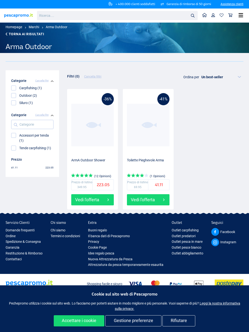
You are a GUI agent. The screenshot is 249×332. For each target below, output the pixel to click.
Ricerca (192, 15)
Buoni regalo (97, 230)
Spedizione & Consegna (23, 242)
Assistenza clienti (232, 4)
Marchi (34, 27)
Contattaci (14, 259)
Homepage (14, 27)
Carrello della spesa (230, 15)
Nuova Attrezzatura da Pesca (110, 259)
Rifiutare (179, 320)
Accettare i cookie (79, 320)
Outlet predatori (184, 236)
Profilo (213, 15)
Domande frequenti (20, 230)
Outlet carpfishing (185, 230)
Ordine (11, 236)
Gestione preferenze (133, 320)
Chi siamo (58, 230)
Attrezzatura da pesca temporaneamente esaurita (125, 265)
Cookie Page (97, 247)
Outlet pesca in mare (187, 242)
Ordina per (191, 77)
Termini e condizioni (65, 236)
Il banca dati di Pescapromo (109, 236)
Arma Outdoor (56, 27)
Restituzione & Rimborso (24, 253)
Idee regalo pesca (101, 253)
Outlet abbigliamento (187, 253)
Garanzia (12, 247)
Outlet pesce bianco (186, 247)
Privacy (93, 242)
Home (204, 15)
